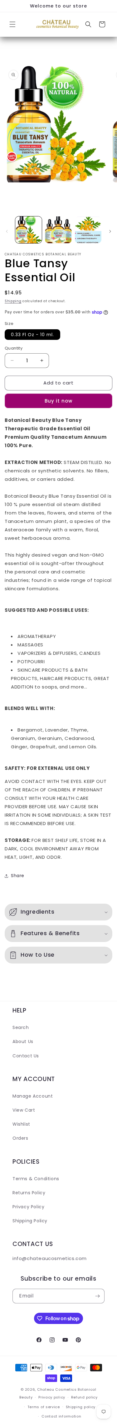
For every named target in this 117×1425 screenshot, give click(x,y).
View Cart (23, 1110)
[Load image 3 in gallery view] (88, 229)
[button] (12, 24)
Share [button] (17, 875)
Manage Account (32, 1096)
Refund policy (84, 1397)
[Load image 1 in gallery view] (28, 229)
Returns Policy (28, 1193)
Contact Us (25, 1056)
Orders (20, 1138)
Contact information (61, 1416)
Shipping (13, 301)
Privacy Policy (28, 1207)
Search (20, 1027)
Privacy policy (51, 1397)
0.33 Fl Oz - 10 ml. (32, 334)
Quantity (13, 348)
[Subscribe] (97, 1296)
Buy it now (58, 401)
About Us (22, 1041)
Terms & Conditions (35, 1179)
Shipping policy (81, 1406)
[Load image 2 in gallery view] (58, 229)
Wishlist (21, 1124)
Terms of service (43, 1406)
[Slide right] (110, 231)
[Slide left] (7, 231)
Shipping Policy (29, 1221)
